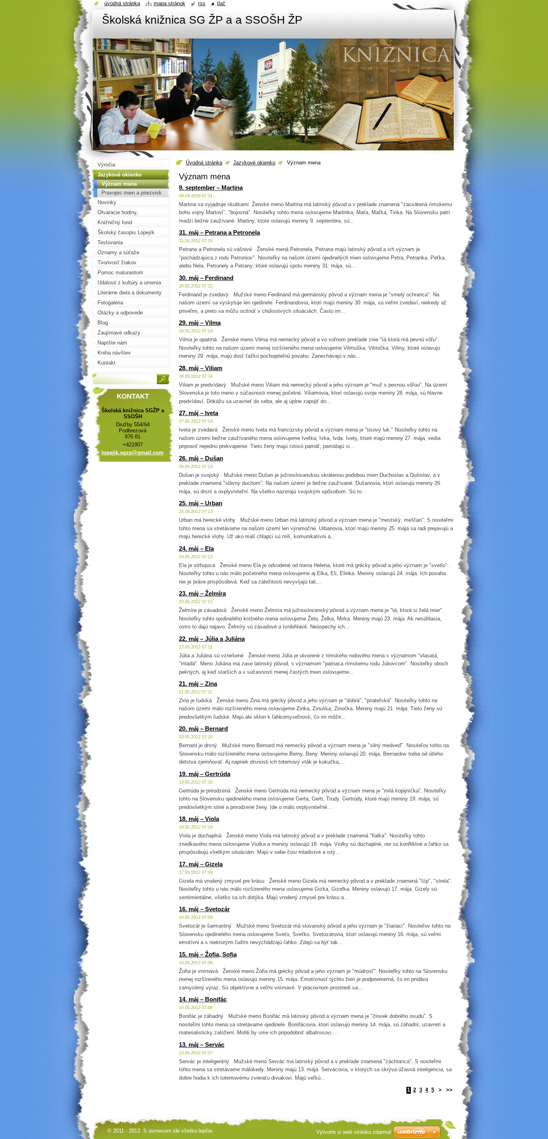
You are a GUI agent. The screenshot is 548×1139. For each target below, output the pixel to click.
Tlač (221, 3)
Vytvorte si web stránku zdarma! (354, 1132)
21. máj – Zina (198, 683)
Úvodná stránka (204, 163)
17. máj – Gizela (201, 864)
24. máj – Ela (196, 548)
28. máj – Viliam (200, 368)
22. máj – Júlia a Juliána (212, 638)
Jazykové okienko (254, 163)
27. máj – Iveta (198, 412)
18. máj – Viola (199, 818)
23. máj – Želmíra (202, 593)
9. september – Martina (211, 187)
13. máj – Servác (201, 1044)
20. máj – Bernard (203, 728)
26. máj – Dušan (201, 458)
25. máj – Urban (200, 503)
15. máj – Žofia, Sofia (208, 954)
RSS (201, 3)
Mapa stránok (169, 3)
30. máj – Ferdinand (206, 277)
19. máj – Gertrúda (204, 773)
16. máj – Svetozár (204, 909)
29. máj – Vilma (200, 322)
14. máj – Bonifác (203, 999)
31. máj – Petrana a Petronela (219, 232)
